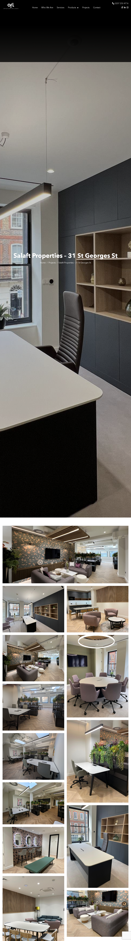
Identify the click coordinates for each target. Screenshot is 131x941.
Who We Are (47, 8)
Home (35, 8)
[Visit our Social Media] (122, 8)
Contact (96, 8)
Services (60, 8)
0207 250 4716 (121, 4)
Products (72, 8)
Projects (86, 8)
